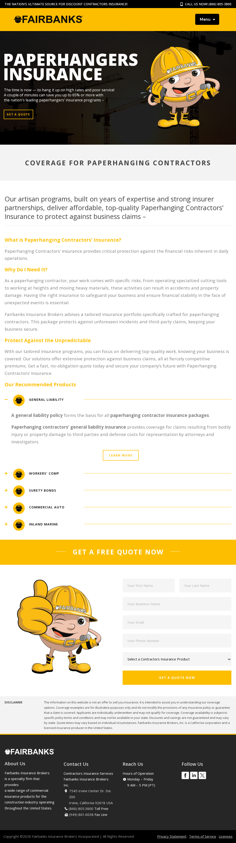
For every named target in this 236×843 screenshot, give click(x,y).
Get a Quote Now (177, 678)
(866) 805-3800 (220, 4)
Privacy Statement (171, 836)
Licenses (226, 836)
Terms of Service (202, 836)
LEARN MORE (121, 455)
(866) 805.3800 (81, 808)
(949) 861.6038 (81, 814)
